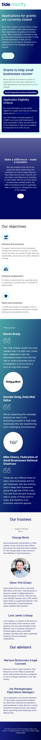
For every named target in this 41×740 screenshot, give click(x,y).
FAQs (37, 731)
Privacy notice (21, 732)
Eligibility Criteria (22, 113)
